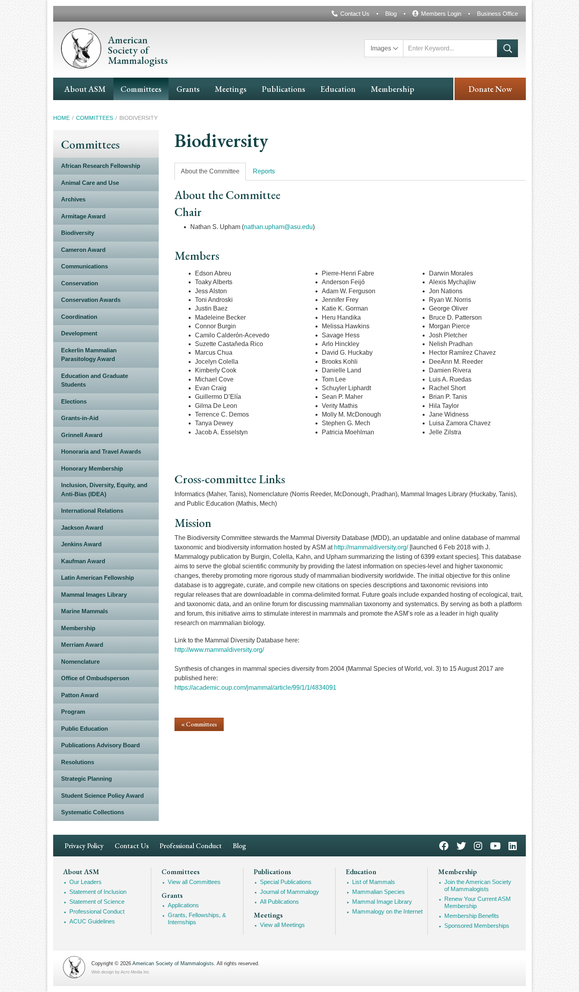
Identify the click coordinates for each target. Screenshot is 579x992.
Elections (74, 401)
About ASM (85, 89)
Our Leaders (85, 881)
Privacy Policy (84, 845)
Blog (391, 13)
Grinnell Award (81, 435)
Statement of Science (96, 901)
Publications (283, 89)
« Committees (199, 724)
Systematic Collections (92, 812)
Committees (141, 89)
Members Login (441, 13)
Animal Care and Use (90, 182)
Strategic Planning (86, 778)
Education (338, 89)
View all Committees (194, 881)
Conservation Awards (91, 299)
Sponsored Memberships (476, 925)
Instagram (478, 845)
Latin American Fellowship (97, 577)
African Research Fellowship (100, 165)
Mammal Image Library (382, 901)
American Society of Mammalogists (173, 963)
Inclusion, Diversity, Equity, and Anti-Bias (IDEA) (104, 489)
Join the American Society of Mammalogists (477, 885)
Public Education (84, 728)
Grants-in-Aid (79, 418)
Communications (84, 266)
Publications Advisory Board (100, 745)
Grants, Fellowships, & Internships (197, 918)
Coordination (79, 316)
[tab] (210, 172)
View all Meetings (282, 924)
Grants (188, 89)
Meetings (231, 89)
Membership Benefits (471, 915)
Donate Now (490, 89)
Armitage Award (83, 216)
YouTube (495, 845)
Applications (183, 905)
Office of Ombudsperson (95, 678)
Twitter (461, 845)
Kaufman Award (83, 561)
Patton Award (79, 695)
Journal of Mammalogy (289, 891)
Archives (73, 199)
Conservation (79, 283)
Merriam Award (82, 644)
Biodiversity (77, 232)
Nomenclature (80, 661)
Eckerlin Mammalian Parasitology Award (89, 355)
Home (61, 118)
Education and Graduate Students (94, 380)
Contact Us (354, 13)
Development (79, 333)
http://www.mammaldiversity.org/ (219, 649)
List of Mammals (373, 881)
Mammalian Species (378, 891)
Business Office (497, 13)
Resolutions (77, 762)
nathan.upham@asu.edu (278, 226)
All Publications (279, 901)
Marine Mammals (84, 611)
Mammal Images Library (94, 594)
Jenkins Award (81, 544)
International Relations (92, 510)
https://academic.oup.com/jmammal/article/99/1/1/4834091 (255, 687)
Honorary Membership (92, 468)
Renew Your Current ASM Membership (477, 902)
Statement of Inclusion (97, 891)
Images (381, 48)
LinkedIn (512, 845)
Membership (392, 89)
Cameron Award (83, 249)
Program (73, 711)
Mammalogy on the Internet (387, 911)
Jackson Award (82, 527)
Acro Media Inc (135, 972)
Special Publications (286, 881)
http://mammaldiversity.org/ (371, 547)
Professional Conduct (191, 845)
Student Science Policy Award (102, 795)
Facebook (444, 845)
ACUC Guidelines (92, 921)
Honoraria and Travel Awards (101, 451)
